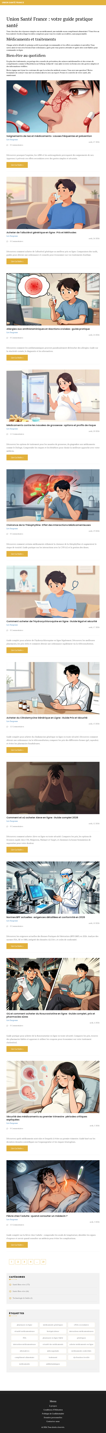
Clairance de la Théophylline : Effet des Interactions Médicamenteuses (48, 525)
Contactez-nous (53, 1421)
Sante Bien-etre (21, 1291)
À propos (53, 1406)
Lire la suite (17, 164)
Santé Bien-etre (21, 1284)
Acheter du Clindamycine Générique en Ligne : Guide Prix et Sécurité (46, 717)
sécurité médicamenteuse (24, 1331)
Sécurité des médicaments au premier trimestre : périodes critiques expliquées (46, 1118)
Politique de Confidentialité (53, 1413)
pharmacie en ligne (24, 1325)
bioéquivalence (53, 1331)
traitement (53, 1357)
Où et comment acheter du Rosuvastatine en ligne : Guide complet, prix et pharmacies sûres (50, 1015)
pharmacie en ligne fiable (53, 1338)
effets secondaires (81, 1325)
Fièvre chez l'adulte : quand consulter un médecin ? (36, 1216)
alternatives (24, 1351)
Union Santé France (13, 2)
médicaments (24, 1364)
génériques (81, 1338)
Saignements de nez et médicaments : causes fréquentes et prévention (49, 136)
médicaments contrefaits (81, 1351)
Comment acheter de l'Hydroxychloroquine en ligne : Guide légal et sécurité (51, 621)
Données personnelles (53, 1417)
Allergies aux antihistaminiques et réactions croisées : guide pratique (48, 328)
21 (43, 1261)
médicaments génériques (53, 1325)
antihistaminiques (53, 1364)
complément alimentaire (24, 1357)
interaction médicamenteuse (24, 1344)
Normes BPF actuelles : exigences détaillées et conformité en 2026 (45, 917)
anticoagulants (53, 1351)
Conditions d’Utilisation (53, 1409)
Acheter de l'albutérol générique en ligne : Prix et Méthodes (41, 232)
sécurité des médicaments (53, 1344)
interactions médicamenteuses (81, 1331)
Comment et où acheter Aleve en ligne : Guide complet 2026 (42, 817)
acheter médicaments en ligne (81, 1344)
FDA (24, 1338)
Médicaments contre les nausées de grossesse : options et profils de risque (51, 425)
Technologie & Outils (22, 1298)
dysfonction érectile (81, 1357)
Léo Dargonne (12, 139)
